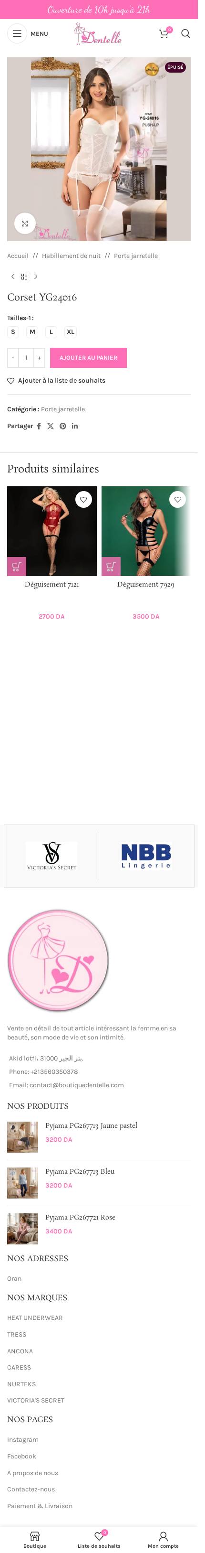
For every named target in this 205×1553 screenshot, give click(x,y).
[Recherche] (185, 33)
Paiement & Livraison (39, 1506)
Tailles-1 (19, 318)
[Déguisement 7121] (52, 531)
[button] (16, 566)
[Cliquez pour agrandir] (25, 223)
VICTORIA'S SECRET (35, 1400)
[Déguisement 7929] (146, 531)
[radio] (13, 332)
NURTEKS (21, 1384)
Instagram (23, 1439)
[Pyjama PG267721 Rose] (22, 1228)
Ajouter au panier (88, 357)
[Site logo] (99, 33)
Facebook (21, 1456)
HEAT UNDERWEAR (35, 1318)
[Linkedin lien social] (75, 426)
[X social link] (50, 426)
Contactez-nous (31, 1489)
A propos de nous (32, 1473)
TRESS (16, 1334)
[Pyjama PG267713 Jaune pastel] (22, 1137)
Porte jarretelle (136, 256)
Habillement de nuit (71, 256)
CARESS (19, 1367)
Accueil (18, 256)
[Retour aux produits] (24, 276)
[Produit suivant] (35, 276)
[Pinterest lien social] (63, 426)
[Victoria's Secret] (51, 856)
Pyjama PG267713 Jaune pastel (91, 1126)
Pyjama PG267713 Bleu (79, 1172)
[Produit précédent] (13, 276)
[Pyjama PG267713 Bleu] (22, 1183)
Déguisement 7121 (52, 584)
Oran (14, 1279)
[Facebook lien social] (38, 426)
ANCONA (20, 1351)
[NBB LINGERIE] (146, 856)
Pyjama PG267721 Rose (80, 1217)
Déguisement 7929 (145, 584)
